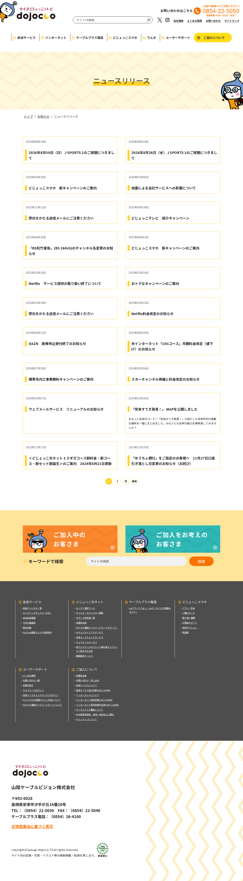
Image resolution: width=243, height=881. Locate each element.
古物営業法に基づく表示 (32, 826)
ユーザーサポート (178, 37)
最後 (134, 481)
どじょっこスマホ (125, 37)
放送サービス (26, 37)
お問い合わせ (213, 21)
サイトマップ (231, 21)
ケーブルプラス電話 (89, 37)
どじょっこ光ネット (89, 602)
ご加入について (214, 37)
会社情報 (178, 21)
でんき (151, 37)
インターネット (55, 37)
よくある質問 (194, 21)
